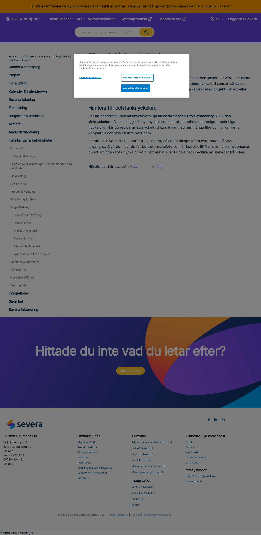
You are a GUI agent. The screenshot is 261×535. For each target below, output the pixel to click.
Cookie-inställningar (90, 77)
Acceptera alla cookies (135, 88)
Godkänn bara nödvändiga (137, 77)
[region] (131, 76)
